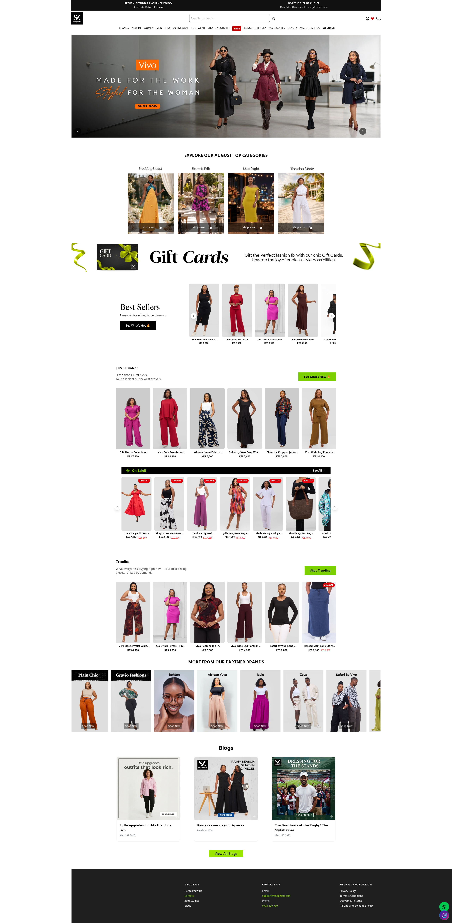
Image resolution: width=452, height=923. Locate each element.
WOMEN (149, 27)
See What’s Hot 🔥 (138, 325)
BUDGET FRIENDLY (255, 27)
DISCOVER (328, 27)
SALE (237, 28)
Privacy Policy (348, 890)
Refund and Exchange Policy (356, 905)
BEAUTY (292, 27)
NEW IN (136, 27)
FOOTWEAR (198, 27)
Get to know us (193, 890)
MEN (159, 27)
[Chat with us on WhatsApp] (444, 907)
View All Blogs (226, 853)
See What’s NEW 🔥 (317, 377)
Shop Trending (320, 570)
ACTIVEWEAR (181, 27)
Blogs (188, 905)
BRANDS (124, 27)
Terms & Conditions (351, 895)
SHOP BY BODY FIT (219, 27)
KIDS (168, 27)
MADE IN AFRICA (310, 27)
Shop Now (148, 227)
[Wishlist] (372, 18)
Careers (189, 895)
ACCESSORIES (277, 27)
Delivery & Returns (351, 900)
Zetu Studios (192, 900)
